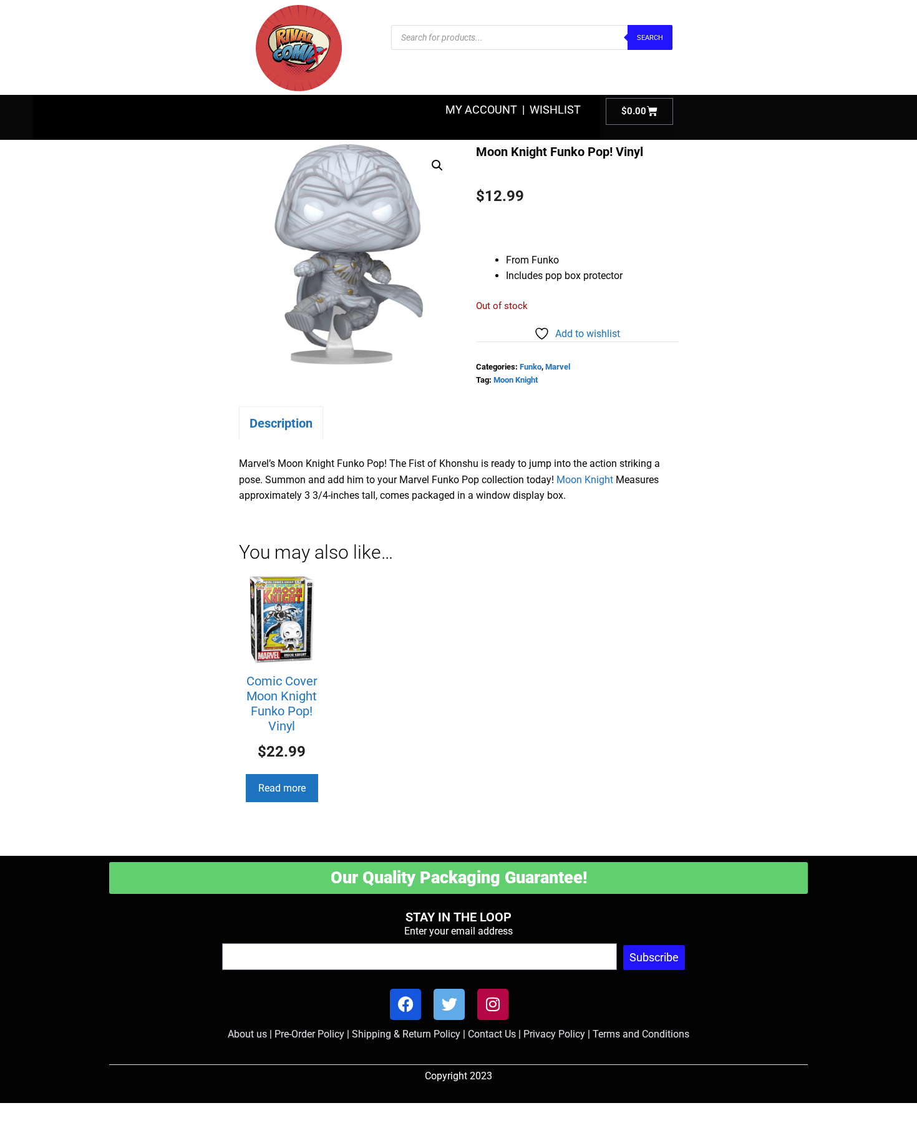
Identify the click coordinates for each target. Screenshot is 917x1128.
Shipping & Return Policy (406, 1034)
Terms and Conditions (641, 1034)
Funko (530, 366)
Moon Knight (515, 380)
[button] (437, 165)
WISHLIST (555, 109)
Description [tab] (281, 423)
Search (650, 38)
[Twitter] (449, 1004)
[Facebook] (405, 1004)
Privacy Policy (554, 1034)
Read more (282, 788)
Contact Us (492, 1034)
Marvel (557, 366)
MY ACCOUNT (481, 109)
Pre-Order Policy (309, 1034)
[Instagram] (492, 1004)
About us (247, 1034)
